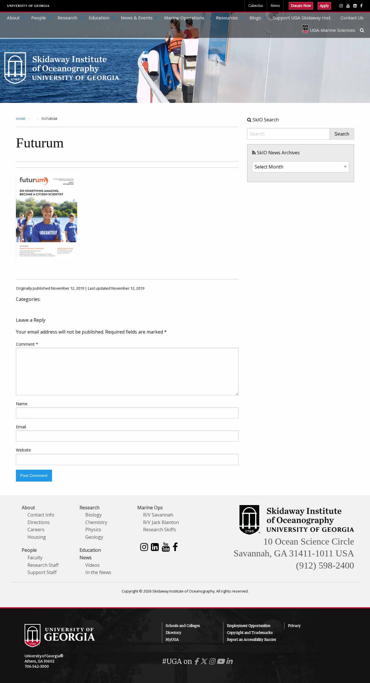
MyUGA (172, 639)
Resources (227, 18)
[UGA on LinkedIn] (229, 661)
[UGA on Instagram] (213, 661)
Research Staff (43, 565)
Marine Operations (184, 18)
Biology (93, 515)
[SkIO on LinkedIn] (355, 6)
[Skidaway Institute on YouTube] (166, 547)
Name (21, 403)
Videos (92, 565)
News (275, 5)
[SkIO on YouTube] (348, 6)
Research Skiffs (159, 529)
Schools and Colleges (183, 625)
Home (20, 118)
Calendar (255, 5)
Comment (27, 344)
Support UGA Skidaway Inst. (302, 18)
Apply (324, 5)
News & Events (137, 18)
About (13, 18)
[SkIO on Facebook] (361, 6)
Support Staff (42, 572)
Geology (94, 537)
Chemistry (96, 522)
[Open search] (365, 30)
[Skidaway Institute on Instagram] (144, 547)
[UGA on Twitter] (204, 661)
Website (23, 450)
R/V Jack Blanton (161, 522)
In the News (98, 572)
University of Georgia (28, 6)
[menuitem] (14, 17)
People (38, 18)
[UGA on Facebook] (197, 661)
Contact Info (40, 515)
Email (21, 427)
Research (67, 18)
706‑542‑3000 (37, 666)
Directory (173, 632)
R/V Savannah (158, 515)
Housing (36, 537)
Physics (93, 529)
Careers (36, 529)
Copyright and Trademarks (250, 632)
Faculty (34, 557)
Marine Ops (150, 507)
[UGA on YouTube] (221, 661)
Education (99, 18)
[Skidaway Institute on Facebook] (175, 547)
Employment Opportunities (248, 625)
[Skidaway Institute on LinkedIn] (155, 547)
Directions (38, 522)
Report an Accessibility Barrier (251, 639)
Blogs (255, 18)
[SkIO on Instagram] (341, 6)
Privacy (294, 625)
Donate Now (301, 5)
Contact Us (352, 18)
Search (341, 134)
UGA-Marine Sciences (332, 30)
